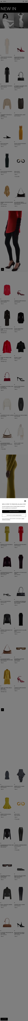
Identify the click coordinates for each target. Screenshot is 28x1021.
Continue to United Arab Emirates (14, 515)
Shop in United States (14, 511)
